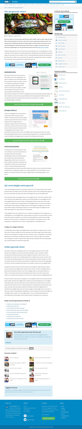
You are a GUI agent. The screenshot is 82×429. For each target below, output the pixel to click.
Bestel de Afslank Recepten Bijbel (28, 179)
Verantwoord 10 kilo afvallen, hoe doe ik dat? (18, 379)
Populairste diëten (61, 37)
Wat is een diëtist (61, 46)
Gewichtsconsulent (39, 4)
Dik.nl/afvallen (14, 406)
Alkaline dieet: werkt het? (13, 306)
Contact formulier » (48, 418)
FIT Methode (62, 79)
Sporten (51, 4)
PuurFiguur (61, 95)
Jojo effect (60, 58)
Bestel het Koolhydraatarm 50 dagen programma (28, 104)
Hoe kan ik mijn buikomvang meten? (18, 373)
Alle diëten (6, 4)
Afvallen (15, 2)
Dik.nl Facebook (30, 416)
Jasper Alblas (62, 103)
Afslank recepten (61, 49)
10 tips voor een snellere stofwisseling (43, 363)
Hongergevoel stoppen (62, 63)
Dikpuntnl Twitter (30, 419)
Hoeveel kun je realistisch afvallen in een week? (18, 363)
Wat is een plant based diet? (41, 368)
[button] (75, 1)
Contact (63, 414)
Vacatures (63, 417)
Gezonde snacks (61, 66)
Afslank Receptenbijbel (64, 91)
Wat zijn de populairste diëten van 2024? (42, 379)
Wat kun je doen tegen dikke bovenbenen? (41, 374)
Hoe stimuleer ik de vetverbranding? (15, 308)
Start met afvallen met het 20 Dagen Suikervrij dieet (28, 140)
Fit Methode (19, 4)
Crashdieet (60, 52)
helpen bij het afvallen (43, 47)
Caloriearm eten (26, 4)
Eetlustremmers (61, 60)
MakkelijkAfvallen (63, 99)
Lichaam (62, 4)
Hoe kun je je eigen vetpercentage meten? (17, 312)
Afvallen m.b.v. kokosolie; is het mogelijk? (17, 304)
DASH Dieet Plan (63, 111)
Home (62, 406)
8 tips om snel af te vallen (15, 368)
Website (9, 342)
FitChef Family (62, 75)
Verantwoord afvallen (62, 40)
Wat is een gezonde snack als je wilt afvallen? (18, 310)
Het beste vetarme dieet (13, 314)
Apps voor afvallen (62, 55)
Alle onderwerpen (65, 412)
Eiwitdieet (33, 4)
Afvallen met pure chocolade (14, 316)
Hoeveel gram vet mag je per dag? (15, 318)
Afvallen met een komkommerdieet (43, 357)
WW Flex (61, 87)
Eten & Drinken (57, 4)
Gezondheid (46, 4)
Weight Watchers (13, 4)
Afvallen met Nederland (64, 107)
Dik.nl (34, 427)
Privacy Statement (65, 415)
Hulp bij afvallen (61, 43)
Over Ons (63, 410)
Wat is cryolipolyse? (14, 357)
